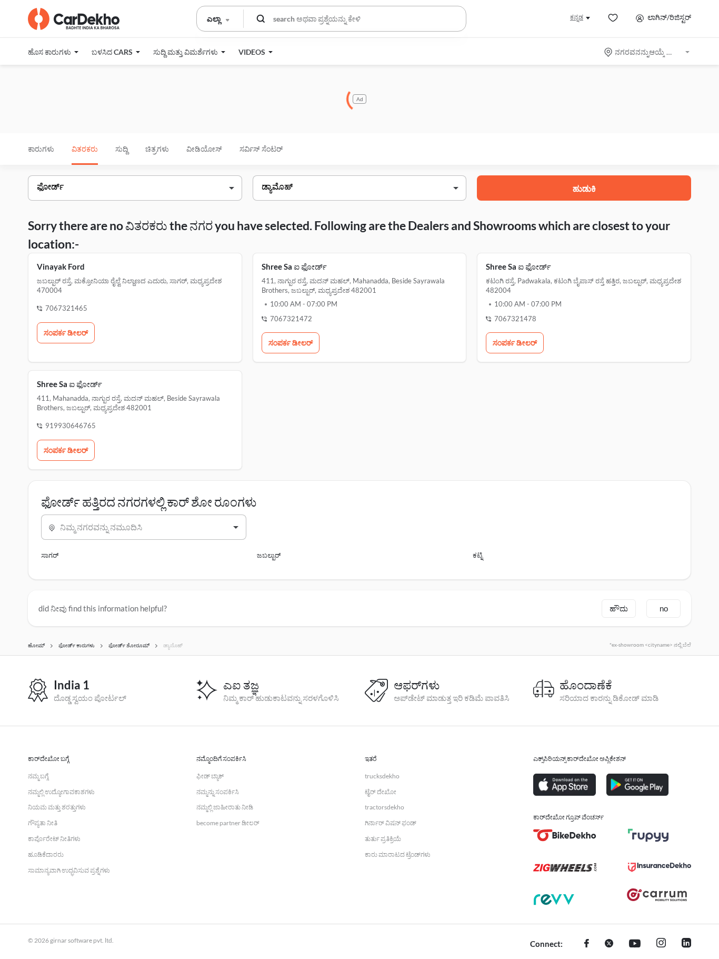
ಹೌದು (619, 608)
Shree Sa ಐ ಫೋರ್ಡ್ (294, 266)
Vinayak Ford (61, 266)
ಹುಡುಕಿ (584, 188)
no (664, 608)
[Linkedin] (686, 944)
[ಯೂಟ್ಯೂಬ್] (635, 944)
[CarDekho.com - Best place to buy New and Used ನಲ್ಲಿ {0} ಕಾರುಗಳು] (73, 19)
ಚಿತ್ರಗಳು (157, 148)
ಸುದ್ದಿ (121, 148)
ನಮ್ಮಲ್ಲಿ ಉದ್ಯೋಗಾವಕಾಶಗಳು (61, 792)
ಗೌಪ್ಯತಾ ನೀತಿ (42, 823)
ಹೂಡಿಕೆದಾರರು (46, 854)
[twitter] (609, 944)
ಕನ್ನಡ (576, 17)
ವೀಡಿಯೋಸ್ (204, 148)
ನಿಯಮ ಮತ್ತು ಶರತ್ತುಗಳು (57, 807)
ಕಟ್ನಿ (478, 555)
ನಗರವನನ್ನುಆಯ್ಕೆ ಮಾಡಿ (648, 51)
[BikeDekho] (564, 835)
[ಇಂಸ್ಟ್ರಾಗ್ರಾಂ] (661, 944)
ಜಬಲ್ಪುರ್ (269, 555)
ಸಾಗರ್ (49, 555)
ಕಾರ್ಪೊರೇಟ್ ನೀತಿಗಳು (54, 839)
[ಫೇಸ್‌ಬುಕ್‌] (586, 944)
